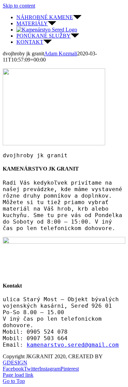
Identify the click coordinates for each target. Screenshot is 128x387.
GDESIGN (15, 362)
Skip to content (19, 6)
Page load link (18, 375)
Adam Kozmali (60, 53)
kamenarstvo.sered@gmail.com (73, 345)
